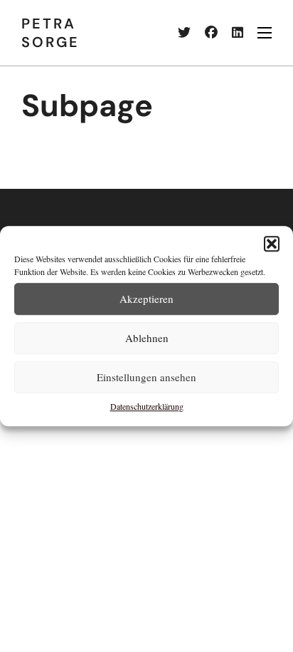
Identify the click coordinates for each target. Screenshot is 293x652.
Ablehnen (147, 338)
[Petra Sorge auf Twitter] (177, 33)
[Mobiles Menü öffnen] (264, 32)
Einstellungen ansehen (146, 377)
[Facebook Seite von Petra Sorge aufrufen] (204, 33)
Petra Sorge (50, 32)
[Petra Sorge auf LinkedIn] (230, 33)
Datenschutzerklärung (146, 406)
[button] (272, 244)
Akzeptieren (146, 298)
